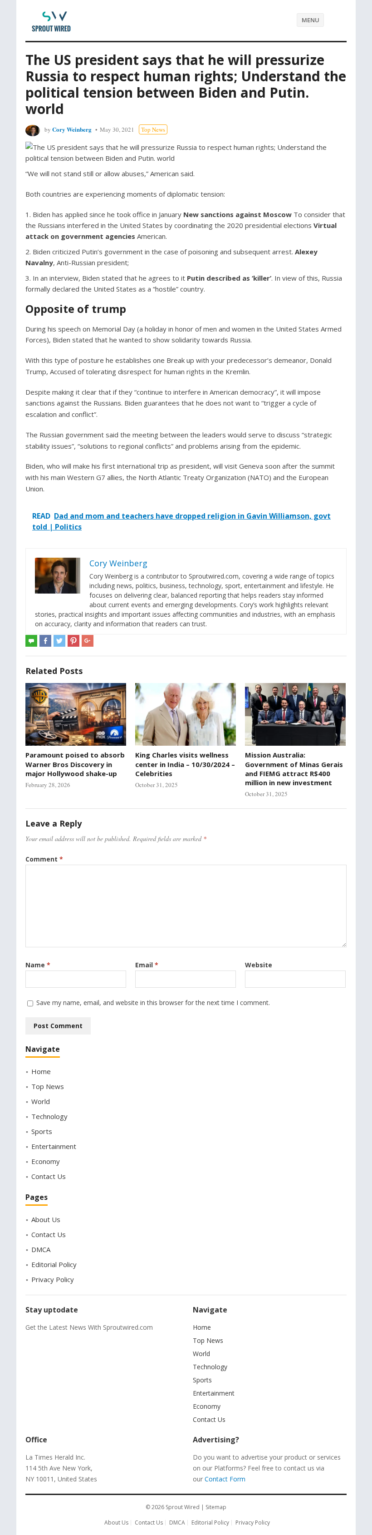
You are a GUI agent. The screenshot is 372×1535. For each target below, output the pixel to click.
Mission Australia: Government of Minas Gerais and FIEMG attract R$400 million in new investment (294, 768)
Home (41, 1071)
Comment (44, 859)
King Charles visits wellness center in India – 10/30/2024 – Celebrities (185, 764)
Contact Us (48, 1176)
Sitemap (216, 1507)
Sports (41, 1131)
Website (258, 965)
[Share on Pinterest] (73, 641)
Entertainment (53, 1146)
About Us (45, 1219)
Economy (45, 1161)
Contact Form (225, 1479)
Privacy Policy (52, 1279)
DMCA (40, 1249)
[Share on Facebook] (45, 641)
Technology (49, 1116)
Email (146, 965)
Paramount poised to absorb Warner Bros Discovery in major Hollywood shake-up (75, 764)
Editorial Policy (54, 1264)
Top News (153, 129)
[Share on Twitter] (59, 641)
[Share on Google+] (87, 641)
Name (37, 965)
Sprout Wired (183, 1507)
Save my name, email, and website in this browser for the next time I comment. (153, 1002)
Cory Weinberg (72, 129)
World (40, 1101)
